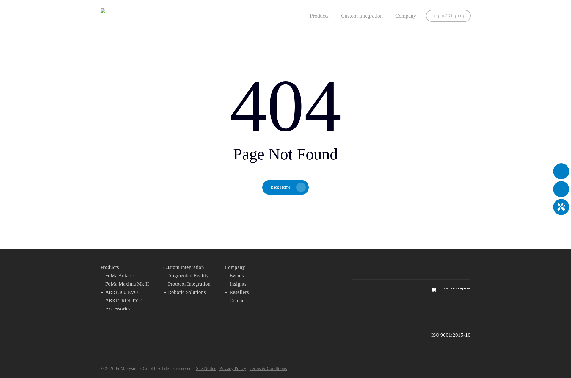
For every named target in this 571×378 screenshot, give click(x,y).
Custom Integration (183, 267)
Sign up (457, 15)
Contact (238, 300)
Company (235, 267)
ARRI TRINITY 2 (123, 300)
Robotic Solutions (187, 292)
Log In (437, 15)
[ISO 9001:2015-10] (451, 287)
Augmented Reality (188, 275)
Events (237, 275)
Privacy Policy (232, 368)
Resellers (239, 292)
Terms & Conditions (268, 368)
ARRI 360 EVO (121, 292)
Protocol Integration (189, 284)
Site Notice (206, 368)
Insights (238, 284)
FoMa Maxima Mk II (127, 284)
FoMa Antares (120, 275)
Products (110, 267)
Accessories (118, 309)
